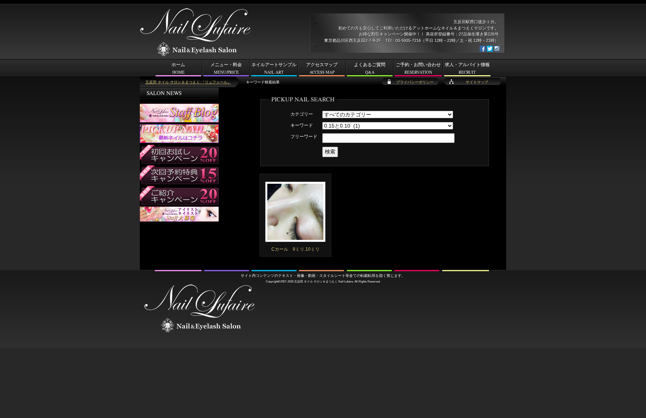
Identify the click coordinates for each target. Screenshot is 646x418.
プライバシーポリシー (415, 82)
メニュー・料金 (226, 68)
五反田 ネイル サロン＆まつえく (316, 281)
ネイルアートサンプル (274, 68)
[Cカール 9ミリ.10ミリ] (295, 238)
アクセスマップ (322, 68)
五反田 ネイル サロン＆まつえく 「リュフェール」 (188, 82)
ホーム (178, 68)
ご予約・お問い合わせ (418, 68)
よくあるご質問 (369, 68)
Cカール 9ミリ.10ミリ (295, 249)
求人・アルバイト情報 (467, 68)
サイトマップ (477, 82)
